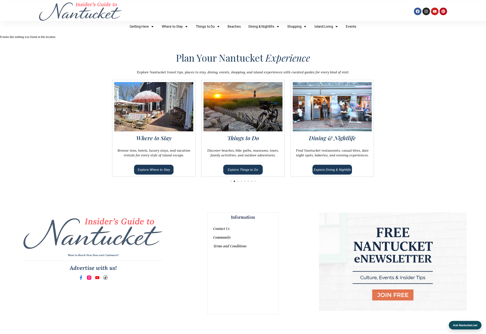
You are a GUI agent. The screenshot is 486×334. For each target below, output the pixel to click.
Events (351, 26)
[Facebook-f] (81, 277)
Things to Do (205, 26)
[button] (112, 127)
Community (222, 237)
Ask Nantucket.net (465, 325)
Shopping (294, 26)
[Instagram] (426, 11)
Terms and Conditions (230, 246)
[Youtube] (435, 11)
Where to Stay (172, 26)
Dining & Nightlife (261, 26)
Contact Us (221, 228)
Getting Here (139, 26)
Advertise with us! (93, 267)
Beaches (234, 26)
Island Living (323, 26)
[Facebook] (417, 11)
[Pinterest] (443, 11)
